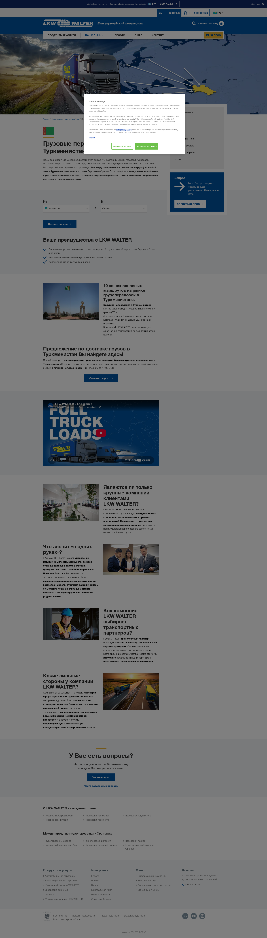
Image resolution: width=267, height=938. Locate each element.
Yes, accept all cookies (146, 146)
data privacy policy (123, 130)
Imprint (92, 138)
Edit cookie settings (122, 146)
